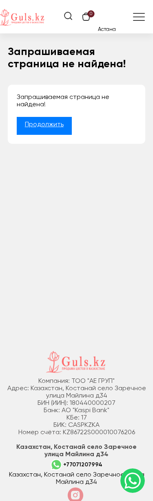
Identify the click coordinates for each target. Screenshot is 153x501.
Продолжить (44, 124)
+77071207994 (82, 465)
